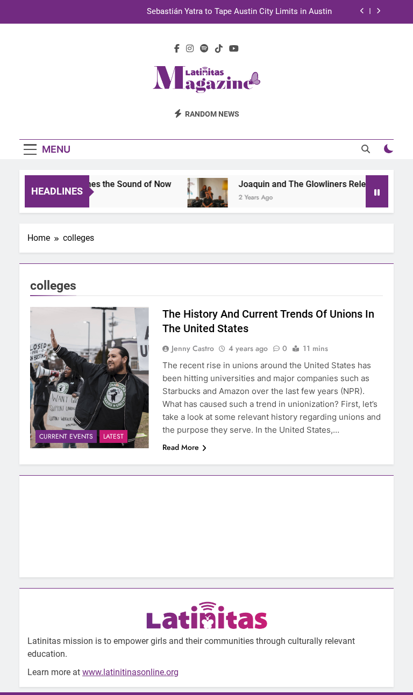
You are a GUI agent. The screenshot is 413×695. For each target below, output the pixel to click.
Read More (180, 447)
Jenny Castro (193, 348)
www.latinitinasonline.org (130, 672)
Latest (113, 436)
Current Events (66, 436)
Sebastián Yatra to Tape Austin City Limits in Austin (239, 12)
